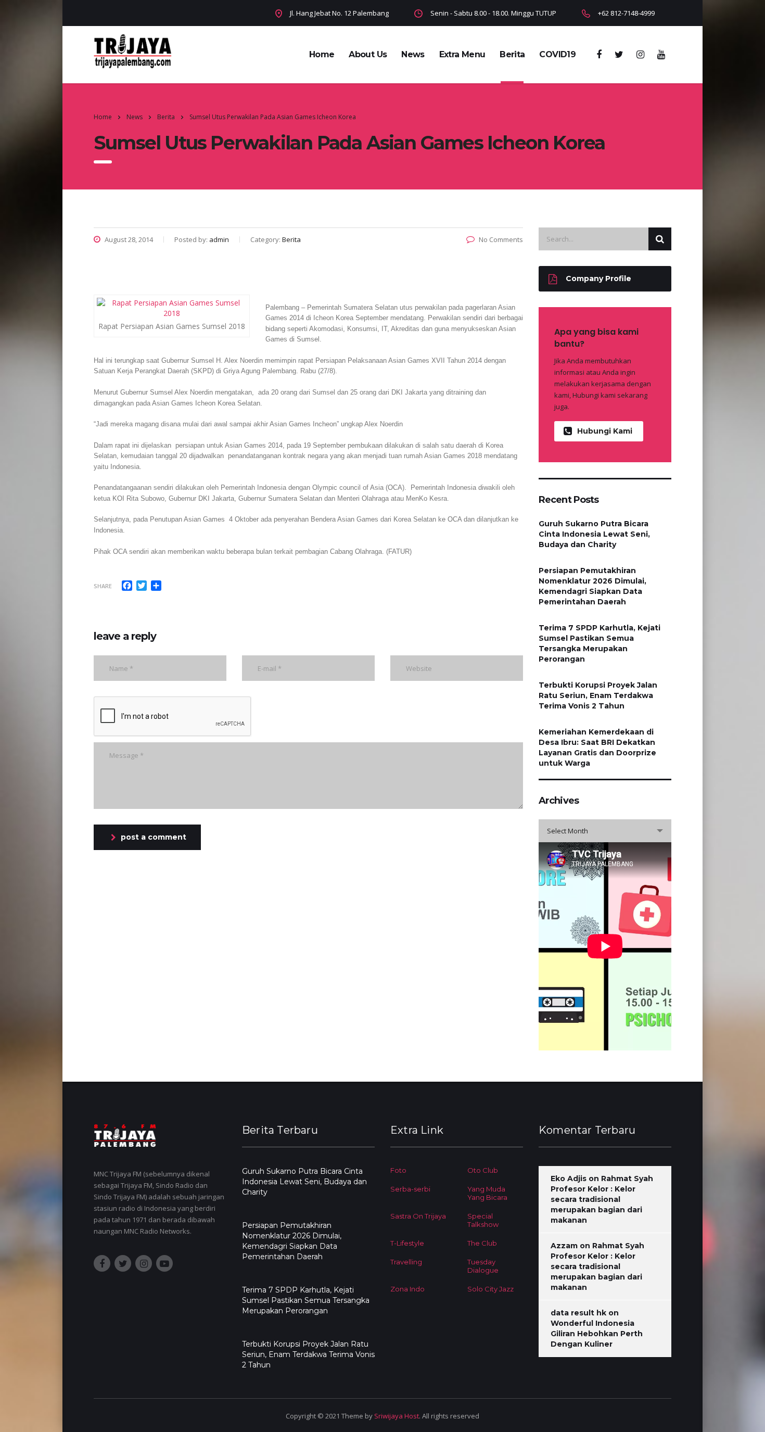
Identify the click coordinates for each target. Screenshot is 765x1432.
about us (368, 54)
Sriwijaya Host (396, 1416)
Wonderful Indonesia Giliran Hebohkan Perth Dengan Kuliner (597, 1334)
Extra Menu (462, 54)
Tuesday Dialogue (483, 1266)
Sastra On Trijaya (418, 1216)
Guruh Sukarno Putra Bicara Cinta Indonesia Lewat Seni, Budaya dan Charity (594, 534)
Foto (398, 1170)
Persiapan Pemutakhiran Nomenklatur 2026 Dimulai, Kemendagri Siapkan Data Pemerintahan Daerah (592, 586)
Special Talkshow (483, 1220)
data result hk (578, 1312)
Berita (512, 54)
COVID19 (557, 54)
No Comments (501, 239)
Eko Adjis (568, 1178)
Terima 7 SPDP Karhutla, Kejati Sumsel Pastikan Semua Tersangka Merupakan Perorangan (599, 643)
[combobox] (605, 830)
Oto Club (482, 1170)
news (412, 54)
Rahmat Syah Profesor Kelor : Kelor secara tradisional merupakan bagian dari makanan (602, 1199)
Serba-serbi (410, 1189)
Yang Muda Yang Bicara (487, 1193)
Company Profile (598, 278)
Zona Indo (407, 1289)
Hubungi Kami (604, 431)
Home (321, 54)
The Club (482, 1243)
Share (103, 586)
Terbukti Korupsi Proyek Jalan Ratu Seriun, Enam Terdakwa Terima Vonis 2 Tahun (598, 695)
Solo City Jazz (490, 1289)
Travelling (406, 1262)
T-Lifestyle (407, 1243)
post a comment (153, 837)
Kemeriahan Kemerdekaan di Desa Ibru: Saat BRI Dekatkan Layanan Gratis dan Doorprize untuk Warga (597, 747)
